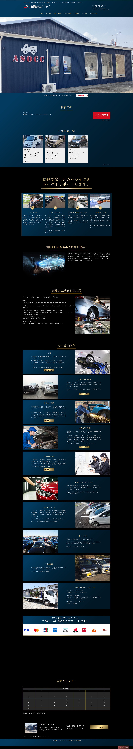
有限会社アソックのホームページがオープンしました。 (37, 114)
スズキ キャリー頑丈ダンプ (31, 155)
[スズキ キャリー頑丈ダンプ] (33, 141)
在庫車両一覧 (57, 13)
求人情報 (84, 13)
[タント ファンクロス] (55, 141)
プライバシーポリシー (43, 736)
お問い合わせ (93, 13)
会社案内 (77, 13)
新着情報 (48, 13)
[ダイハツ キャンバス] (78, 141)
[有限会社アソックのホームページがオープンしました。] (101, 115)
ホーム (41, 13)
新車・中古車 (27, 161)
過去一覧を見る (106, 120)
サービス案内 (67, 13)
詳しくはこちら (49, 370)
